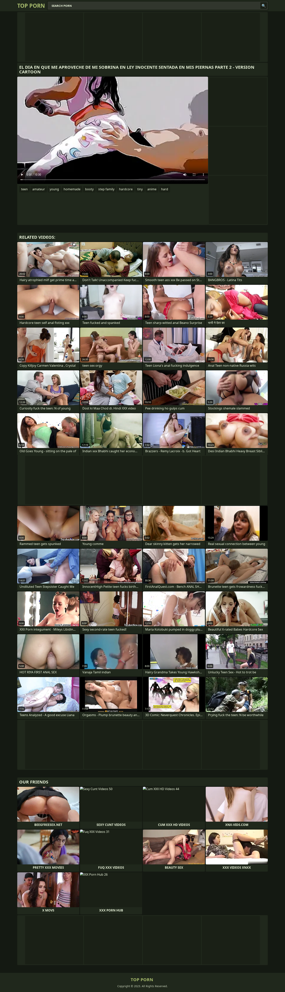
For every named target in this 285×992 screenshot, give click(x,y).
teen (24, 189)
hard (164, 189)
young (54, 189)
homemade (72, 189)
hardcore (126, 189)
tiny (140, 189)
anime (151, 189)
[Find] (263, 5)
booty (89, 189)
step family (106, 189)
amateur (38, 189)
